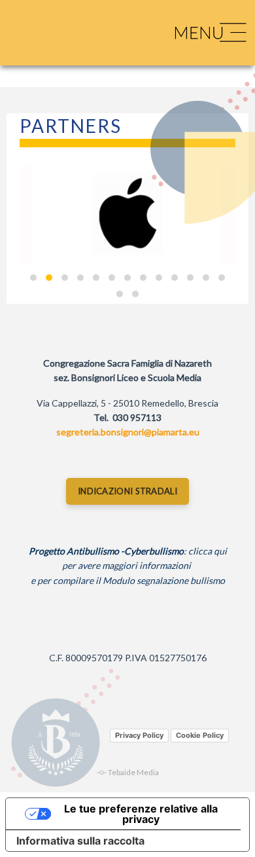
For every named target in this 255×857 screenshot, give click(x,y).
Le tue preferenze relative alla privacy (141, 814)
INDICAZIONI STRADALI (127, 491)
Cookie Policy (200, 735)
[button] (33, 277)
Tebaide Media (133, 772)
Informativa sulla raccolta (80, 840)
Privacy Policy (139, 735)
